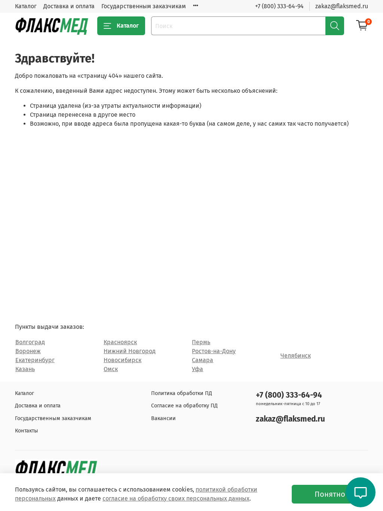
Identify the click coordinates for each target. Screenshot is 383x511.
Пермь (201, 342)
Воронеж (28, 351)
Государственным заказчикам (143, 6)
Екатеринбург (35, 360)
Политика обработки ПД (181, 393)
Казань (25, 369)
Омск (111, 369)
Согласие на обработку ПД (184, 406)
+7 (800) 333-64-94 (279, 6)
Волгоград (30, 342)
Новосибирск (122, 360)
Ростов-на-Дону (214, 351)
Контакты (26, 431)
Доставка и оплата (69, 6)
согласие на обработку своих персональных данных (175, 498)
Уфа (197, 369)
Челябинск (296, 355)
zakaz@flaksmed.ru (341, 6)
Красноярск (120, 342)
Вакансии (163, 418)
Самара (202, 360)
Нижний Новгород (130, 351)
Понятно (330, 494)
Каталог (26, 6)
